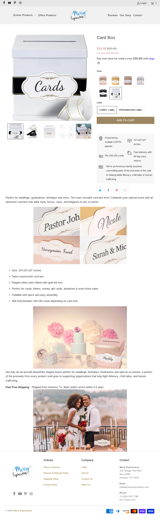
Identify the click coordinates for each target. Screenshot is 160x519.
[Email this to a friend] (125, 190)
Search (85, 473)
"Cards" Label (107, 110)
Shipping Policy (51, 479)
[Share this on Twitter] (100, 190)
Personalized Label (130, 110)
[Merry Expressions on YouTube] (9, 3)
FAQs (84, 467)
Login (143, 3)
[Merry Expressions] (80, 15)
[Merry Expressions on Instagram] (20, 3)
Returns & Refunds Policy (56, 473)
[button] (24, 15)
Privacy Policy (50, 484)
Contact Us (87, 479)
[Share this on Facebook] (108, 190)
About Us (86, 484)
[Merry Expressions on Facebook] (3, 3)
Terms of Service (52, 467)
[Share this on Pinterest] (116, 190)
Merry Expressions (22, 510)
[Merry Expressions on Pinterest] (14, 3)
